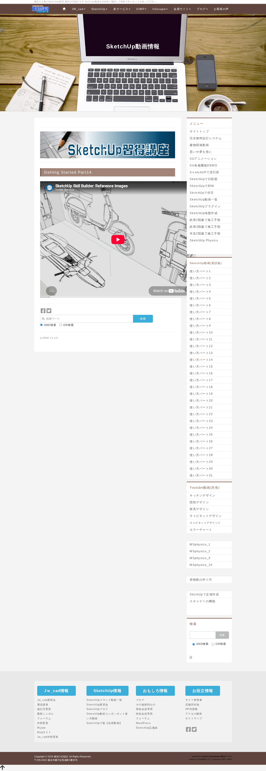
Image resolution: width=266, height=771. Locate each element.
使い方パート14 (201, 359)
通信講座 (42, 704)
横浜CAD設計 (61, 756)
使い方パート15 (201, 366)
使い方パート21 (201, 407)
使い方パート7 (200, 312)
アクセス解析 (193, 713)
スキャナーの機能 (202, 601)
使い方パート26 (201, 441)
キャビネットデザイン (206, 515)
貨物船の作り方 (201, 579)
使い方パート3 (200, 284)
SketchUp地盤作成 (204, 213)
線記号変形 (44, 709)
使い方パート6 (200, 305)
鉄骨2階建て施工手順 (205, 219)
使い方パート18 (201, 387)
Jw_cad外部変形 (48, 736)
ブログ (201, 9)
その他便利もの (146, 704)
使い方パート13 (201, 352)
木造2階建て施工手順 (205, 233)
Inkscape (159, 9)
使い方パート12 (201, 346)
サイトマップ (193, 718)
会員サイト (181, 9)
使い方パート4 (200, 291)
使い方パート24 (201, 427)
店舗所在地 (192, 704)
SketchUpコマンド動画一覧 (104, 699)
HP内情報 (191, 709)
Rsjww (41, 727)
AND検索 (50, 324)
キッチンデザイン (202, 495)
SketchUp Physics (204, 240)
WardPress (143, 723)
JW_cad (77, 9)
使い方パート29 (201, 461)
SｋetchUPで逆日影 (204, 172)
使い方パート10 (201, 332)
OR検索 (68, 324)
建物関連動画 (199, 145)
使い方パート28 (201, 455)
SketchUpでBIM (202, 185)
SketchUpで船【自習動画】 (104, 723)
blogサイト (44, 732)
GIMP (140, 9)
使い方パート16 (201, 373)
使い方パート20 (201, 400)
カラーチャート (201, 529)
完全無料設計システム (206, 138)
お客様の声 (221, 9)
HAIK (229, 759)
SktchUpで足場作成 (204, 594)
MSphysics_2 (200, 551)
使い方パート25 (201, 434)
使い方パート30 (201, 468)
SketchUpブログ (97, 709)
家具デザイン (199, 509)
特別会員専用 (144, 713)
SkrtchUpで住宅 (202, 192)
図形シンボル (45, 713)
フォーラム (44, 718)
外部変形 (42, 723)
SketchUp (98, 9)
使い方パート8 (200, 318)
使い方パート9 (200, 325)
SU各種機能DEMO (203, 165)
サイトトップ (199, 131)
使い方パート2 (200, 278)
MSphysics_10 (201, 564)
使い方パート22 (201, 414)
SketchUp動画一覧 (204, 199)
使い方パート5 (200, 298)
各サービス (120, 9)
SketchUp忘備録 (147, 727)
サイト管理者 (193, 699)
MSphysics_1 (200, 544)
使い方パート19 (201, 393)
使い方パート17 (201, 380)
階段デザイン (199, 502)
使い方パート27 (201, 448)
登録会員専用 (144, 709)
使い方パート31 (201, 475)
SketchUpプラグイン (205, 206)
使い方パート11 (201, 339)
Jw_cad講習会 (46, 699)
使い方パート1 (200, 271)
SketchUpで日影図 (204, 179)
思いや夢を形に (201, 151)
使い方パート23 (201, 421)
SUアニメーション (203, 158)
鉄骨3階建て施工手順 (205, 226)
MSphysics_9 (200, 558)
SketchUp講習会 (97, 704)
